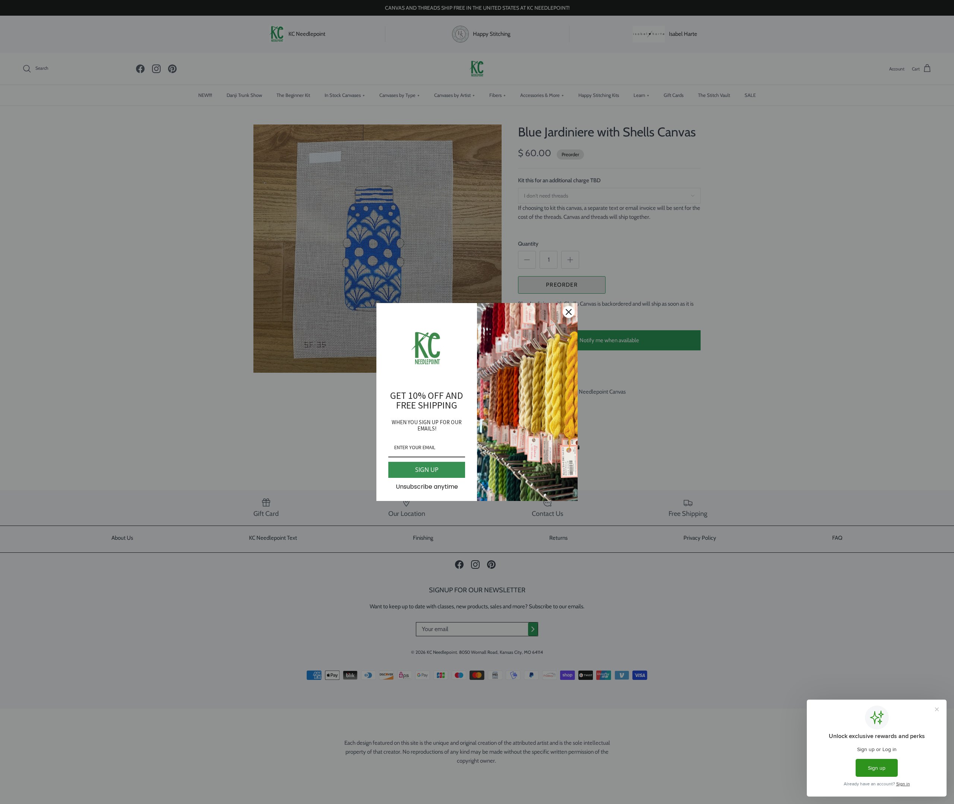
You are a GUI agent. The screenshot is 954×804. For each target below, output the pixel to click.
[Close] (569, 312)
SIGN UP (427, 470)
